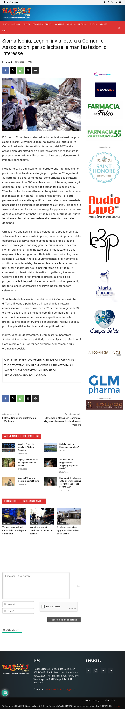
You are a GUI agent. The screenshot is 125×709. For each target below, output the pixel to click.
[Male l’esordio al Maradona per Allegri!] (50, 447)
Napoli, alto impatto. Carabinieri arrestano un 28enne (41, 530)
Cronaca (6, 523)
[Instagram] (108, 2)
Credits (117, 706)
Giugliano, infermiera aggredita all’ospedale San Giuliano (68, 530)
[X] (112, 2)
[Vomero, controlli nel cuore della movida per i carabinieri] (14, 516)
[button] (119, 28)
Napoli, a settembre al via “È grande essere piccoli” (28, 463)
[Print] (35, 70)
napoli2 (8, 62)
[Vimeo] (116, 2)
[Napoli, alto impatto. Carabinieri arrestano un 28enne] (42, 516)
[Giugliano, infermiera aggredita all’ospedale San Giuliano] (69, 516)
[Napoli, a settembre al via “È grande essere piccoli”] (8, 462)
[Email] (28, 70)
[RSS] (103, 670)
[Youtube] (120, 2)
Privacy (96, 700)
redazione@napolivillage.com (61, 689)
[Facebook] (104, 2)
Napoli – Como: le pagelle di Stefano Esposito (26, 447)
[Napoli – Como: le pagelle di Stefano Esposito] (8, 447)
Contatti (86, 700)
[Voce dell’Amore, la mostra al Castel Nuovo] (8, 481)
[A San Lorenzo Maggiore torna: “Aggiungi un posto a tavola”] (50, 462)
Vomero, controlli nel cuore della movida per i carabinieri (14, 530)
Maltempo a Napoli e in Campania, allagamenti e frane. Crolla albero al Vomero (62, 421)
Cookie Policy (109, 700)
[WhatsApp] (20, 70)
